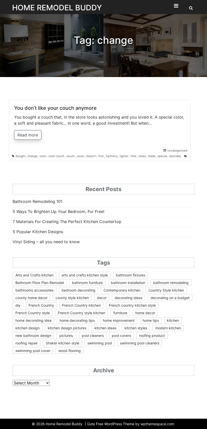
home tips (151, 320)
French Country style (32, 313)
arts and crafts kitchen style (85, 275)
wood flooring (69, 350)
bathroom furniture (87, 282)
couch (70, 156)
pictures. (66, 335)
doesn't (91, 156)
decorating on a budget (170, 298)
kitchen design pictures (67, 328)
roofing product (152, 335)
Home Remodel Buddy (57, 7)
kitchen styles (135, 328)
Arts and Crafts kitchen (34, 275)
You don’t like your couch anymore (55, 108)
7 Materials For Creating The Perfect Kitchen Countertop (67, 221)
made (152, 156)
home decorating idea (33, 320)
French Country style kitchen (81, 313)
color (43, 156)
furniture (120, 313)
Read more (27, 134)
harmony (112, 156)
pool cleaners (93, 335)
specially (175, 156)
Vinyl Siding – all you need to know (46, 241)
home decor (145, 313)
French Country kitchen (81, 305)
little (134, 156)
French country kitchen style (132, 305)
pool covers (121, 335)
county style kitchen (72, 298)
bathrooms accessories (34, 290)
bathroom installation (128, 282)
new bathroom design (33, 335)
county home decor (31, 298)
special (162, 156)
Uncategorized (177, 150)
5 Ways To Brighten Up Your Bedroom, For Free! (58, 211)
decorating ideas (128, 298)
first (101, 156)
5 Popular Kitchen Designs (38, 231)
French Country (41, 305)
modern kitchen (168, 328)
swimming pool (99, 343)
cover (80, 156)
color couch (56, 156)
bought (20, 156)
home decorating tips (77, 320)
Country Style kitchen (166, 290)
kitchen (173, 320)
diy (17, 305)
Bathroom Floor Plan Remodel (39, 282)
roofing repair (26, 343)
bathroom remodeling (171, 282)
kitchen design (27, 328)
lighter (124, 156)
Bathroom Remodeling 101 (37, 201)
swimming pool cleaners (139, 343)
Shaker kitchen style (62, 343)
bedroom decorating (78, 290)
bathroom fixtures (130, 275)
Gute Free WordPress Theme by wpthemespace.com (130, 424)
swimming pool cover (32, 350)
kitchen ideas (105, 328)
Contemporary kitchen (122, 290)
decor (102, 298)
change (33, 156)
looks (142, 156)
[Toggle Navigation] (176, 7)
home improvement (119, 320)
